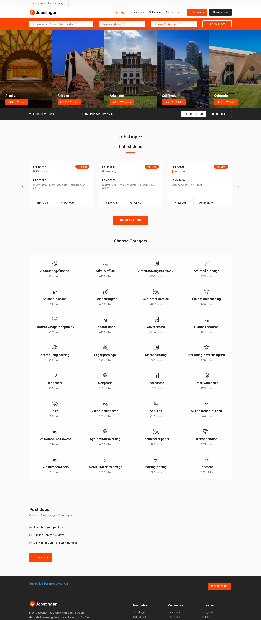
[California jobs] (183, 69)
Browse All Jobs (131, 220)
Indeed (206, 616)
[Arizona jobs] (78, 69)
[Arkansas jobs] (130, 69)
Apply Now (67, 202)
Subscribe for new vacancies (49, 583)
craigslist (207, 612)
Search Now (217, 24)
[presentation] (9, 68)
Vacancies (138, 12)
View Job (42, 202)
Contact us (172, 12)
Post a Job (197, 12)
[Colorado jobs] (235, 69)
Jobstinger (120, 12)
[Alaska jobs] (26, 69)
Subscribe (155, 12)
